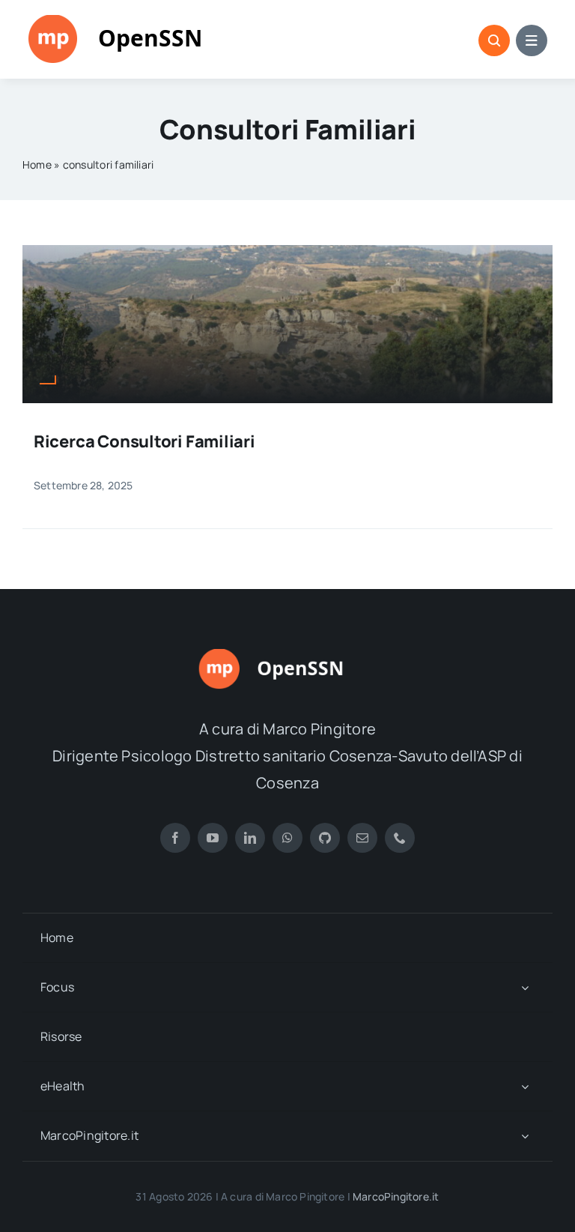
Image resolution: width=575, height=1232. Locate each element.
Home (37, 164)
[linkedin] (250, 838)
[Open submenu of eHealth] (525, 1086)
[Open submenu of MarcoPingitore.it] (525, 1135)
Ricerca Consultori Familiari (144, 441)
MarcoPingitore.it (396, 1196)
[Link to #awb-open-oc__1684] (531, 40)
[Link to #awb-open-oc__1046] (494, 40)
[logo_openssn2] (287, 655)
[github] (325, 838)
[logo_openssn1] (134, 21)
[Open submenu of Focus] (525, 987)
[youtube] (213, 838)
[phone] (400, 838)
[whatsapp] (287, 838)
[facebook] (175, 838)
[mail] (362, 838)
